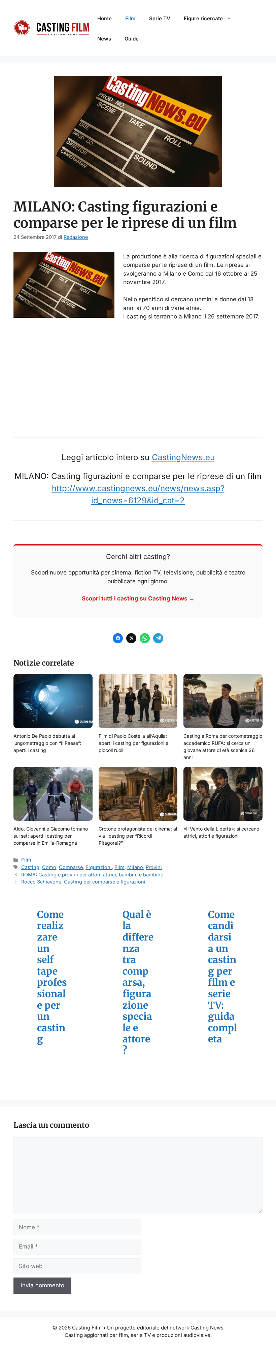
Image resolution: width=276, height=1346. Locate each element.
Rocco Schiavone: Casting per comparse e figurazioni (83, 882)
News (104, 38)
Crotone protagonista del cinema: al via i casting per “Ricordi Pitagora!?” (138, 836)
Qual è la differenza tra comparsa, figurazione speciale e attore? (138, 983)
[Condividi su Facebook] (118, 638)
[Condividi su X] (131, 638)
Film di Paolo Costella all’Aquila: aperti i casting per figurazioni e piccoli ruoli (133, 743)
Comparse (71, 867)
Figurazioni (98, 867)
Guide (132, 38)
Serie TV (159, 18)
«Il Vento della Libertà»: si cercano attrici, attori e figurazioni (221, 832)
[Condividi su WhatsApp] (145, 638)
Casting (30, 867)
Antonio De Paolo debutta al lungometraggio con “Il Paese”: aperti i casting (47, 743)
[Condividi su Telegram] (158, 638)
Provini (154, 867)
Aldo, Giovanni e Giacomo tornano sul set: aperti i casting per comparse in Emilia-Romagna (50, 836)
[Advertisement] (138, 377)
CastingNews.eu (183, 457)
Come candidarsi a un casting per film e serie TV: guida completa (222, 977)
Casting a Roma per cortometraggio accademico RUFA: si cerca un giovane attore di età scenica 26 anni (222, 746)
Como (49, 867)
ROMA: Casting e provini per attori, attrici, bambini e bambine (92, 874)
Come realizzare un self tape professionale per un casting (52, 977)
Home (104, 18)
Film (130, 18)
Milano (135, 867)
